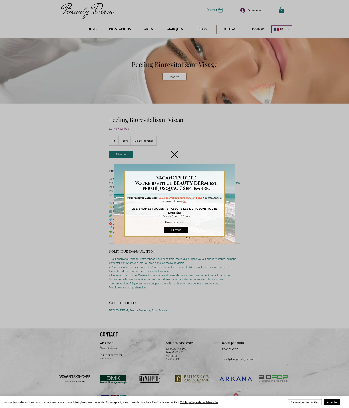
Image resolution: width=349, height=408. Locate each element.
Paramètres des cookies (305, 402)
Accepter (332, 402)
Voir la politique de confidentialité (199, 402)
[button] (174, 154)
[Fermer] (344, 402)
